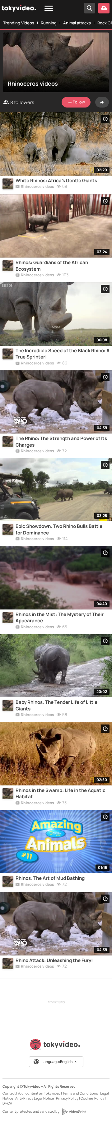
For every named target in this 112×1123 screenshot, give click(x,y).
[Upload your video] (104, 8)
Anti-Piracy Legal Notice (34, 1098)
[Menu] (49, 8)
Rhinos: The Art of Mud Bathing (50, 878)
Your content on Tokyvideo (39, 1093)
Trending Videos (18, 23)
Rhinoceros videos (37, 187)
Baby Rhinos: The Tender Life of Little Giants (56, 705)
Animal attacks (77, 23)
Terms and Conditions (80, 1093)
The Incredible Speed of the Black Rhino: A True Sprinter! (63, 354)
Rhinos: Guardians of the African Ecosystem (52, 265)
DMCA (7, 1103)
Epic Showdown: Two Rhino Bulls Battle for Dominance (59, 529)
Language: (57, 1061)
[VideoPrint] (73, 1112)
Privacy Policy (67, 1098)
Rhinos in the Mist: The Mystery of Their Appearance (60, 617)
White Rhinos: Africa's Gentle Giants (56, 181)
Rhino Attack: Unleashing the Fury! (54, 960)
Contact (9, 1093)
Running (49, 23)
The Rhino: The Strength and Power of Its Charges (61, 441)
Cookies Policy (92, 1098)
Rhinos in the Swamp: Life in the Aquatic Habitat (60, 793)
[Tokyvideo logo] (56, 1045)
